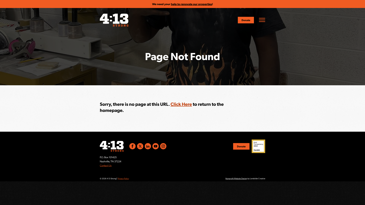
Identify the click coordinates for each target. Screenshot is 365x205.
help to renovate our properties (191, 4)
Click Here (181, 104)
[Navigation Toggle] (262, 20)
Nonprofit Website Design (236, 178)
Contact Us (105, 165)
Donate (246, 20)
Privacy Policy (123, 178)
